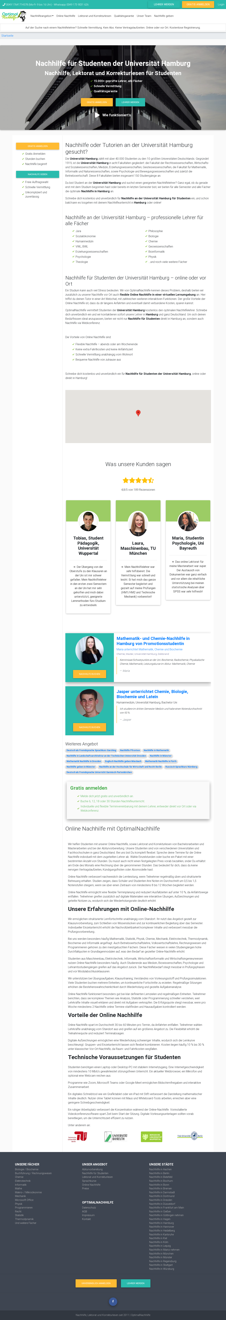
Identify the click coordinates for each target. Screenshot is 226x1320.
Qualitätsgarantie (124, 16)
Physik (18, 1203)
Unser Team (144, 16)
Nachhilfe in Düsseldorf (162, 1203)
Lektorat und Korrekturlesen (94, 16)
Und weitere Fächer (25, 1223)
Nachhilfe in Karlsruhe (161, 1234)
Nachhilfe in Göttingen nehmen (166, 1215)
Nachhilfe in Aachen (160, 1169)
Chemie (19, 1177)
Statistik (19, 1215)
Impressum (88, 1215)
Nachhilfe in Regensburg (162, 1261)
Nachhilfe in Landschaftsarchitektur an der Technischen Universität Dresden (106, 755)
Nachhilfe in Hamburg (161, 1223)
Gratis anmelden (38, 146)
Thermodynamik (24, 1219)
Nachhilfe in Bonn (159, 1184)
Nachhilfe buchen (89, 673)
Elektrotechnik (23, 1180)
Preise (85, 1188)
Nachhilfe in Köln (158, 1242)
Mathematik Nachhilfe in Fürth (160, 761)
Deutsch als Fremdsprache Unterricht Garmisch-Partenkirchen (99, 772)
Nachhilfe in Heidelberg (162, 1230)
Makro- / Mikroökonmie (28, 1192)
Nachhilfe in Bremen (160, 1188)
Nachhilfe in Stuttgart (161, 1265)
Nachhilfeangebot (41, 16)
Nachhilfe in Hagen (159, 1219)
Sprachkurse (89, 1180)
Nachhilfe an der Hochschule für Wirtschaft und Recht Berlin (130, 766)
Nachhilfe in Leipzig (160, 1245)
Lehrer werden (164, 4)
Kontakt (86, 1219)
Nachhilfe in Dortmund (161, 1196)
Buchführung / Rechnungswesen (33, 1173)
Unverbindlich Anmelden (96, 1283)
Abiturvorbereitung (92, 1169)
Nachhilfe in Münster (160, 755)
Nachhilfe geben (164, 16)
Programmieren (24, 1207)
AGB (84, 1211)
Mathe (18, 1188)
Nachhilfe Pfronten (130, 750)
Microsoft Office (24, 1200)
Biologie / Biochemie (26, 1169)
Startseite (7, 35)
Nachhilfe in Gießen (160, 1211)
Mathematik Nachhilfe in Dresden (84, 761)
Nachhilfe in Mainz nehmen (164, 1249)
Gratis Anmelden (198, 4)
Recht (18, 1211)
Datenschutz (89, 1207)
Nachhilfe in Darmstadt (162, 1192)
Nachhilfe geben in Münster (81, 766)
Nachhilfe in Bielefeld (160, 1177)
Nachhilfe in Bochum (161, 1180)
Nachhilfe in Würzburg (161, 1268)
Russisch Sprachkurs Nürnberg (181, 766)
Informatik (20, 1184)
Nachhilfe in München (161, 1253)
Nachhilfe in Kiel (158, 1238)
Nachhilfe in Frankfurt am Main (166, 1207)
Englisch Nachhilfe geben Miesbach (123, 761)
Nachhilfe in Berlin (159, 1173)
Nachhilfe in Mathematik (156, 750)
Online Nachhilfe (65, 16)
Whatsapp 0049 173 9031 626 (71, 4)
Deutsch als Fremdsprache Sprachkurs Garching (91, 750)
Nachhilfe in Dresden (160, 1200)
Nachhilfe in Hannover (161, 1226)
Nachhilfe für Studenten (95, 1173)
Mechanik (20, 1196)
